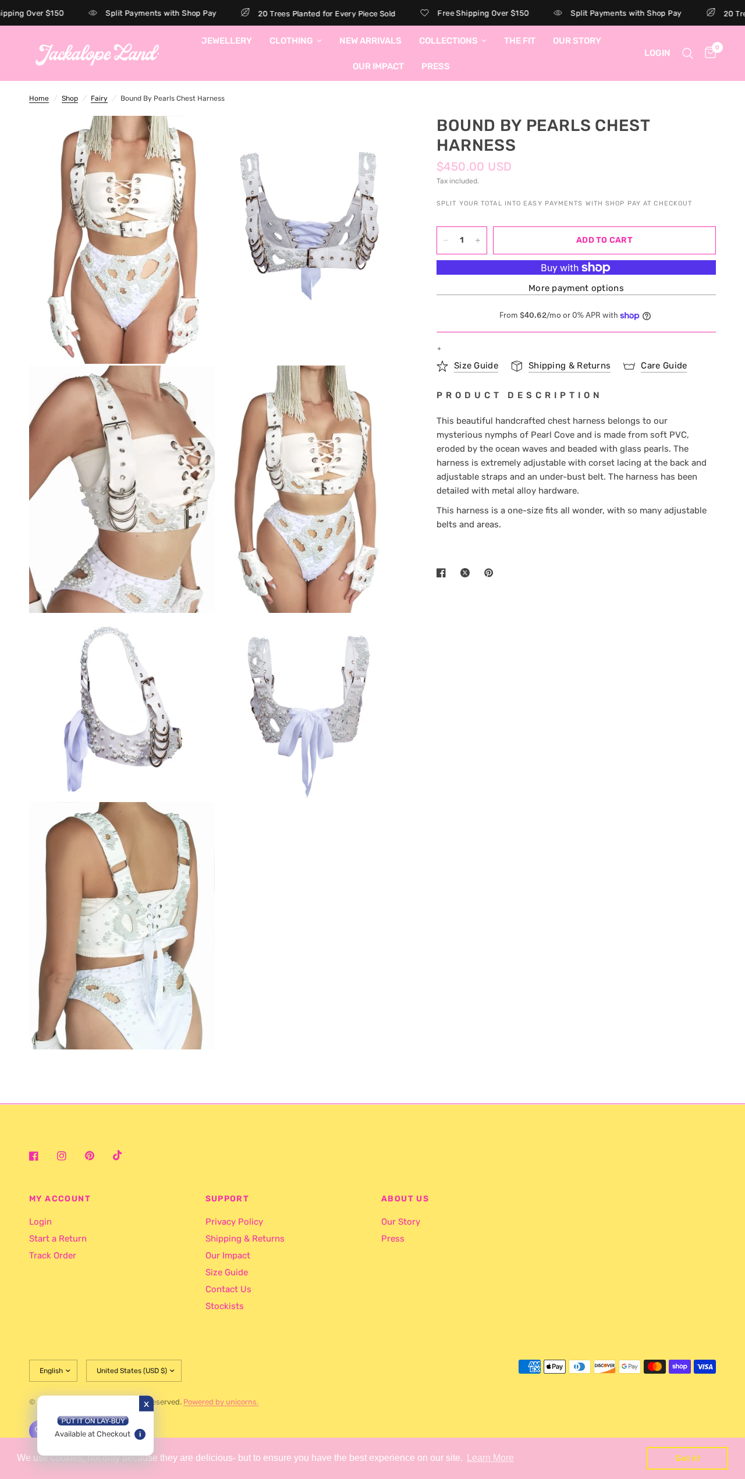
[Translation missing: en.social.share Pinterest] (491, 573)
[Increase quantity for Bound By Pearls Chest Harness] (478, 240)
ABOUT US (405, 1199)
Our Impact (378, 66)
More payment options (576, 289)
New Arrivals (370, 41)
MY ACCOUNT (60, 1199)
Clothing (291, 41)
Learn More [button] (490, 1458)
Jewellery (226, 41)
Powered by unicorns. (220, 1402)
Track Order (52, 1255)
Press (435, 66)
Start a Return (58, 1238)
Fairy (99, 98)
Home (39, 98)
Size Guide (226, 1272)
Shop (70, 98)
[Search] (687, 53)
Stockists (224, 1306)
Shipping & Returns (245, 1238)
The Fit (519, 41)
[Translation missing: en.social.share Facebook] (443, 573)
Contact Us (228, 1289)
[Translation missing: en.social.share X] (467, 573)
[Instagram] (70, 1156)
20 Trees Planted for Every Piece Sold (302, 13)
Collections (448, 41)
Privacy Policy (234, 1221)
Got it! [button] (687, 1458)
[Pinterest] (98, 1156)
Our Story (577, 41)
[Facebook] (42, 1156)
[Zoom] (190, 140)
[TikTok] (126, 1155)
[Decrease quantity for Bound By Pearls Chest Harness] (446, 240)
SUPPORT (227, 1199)
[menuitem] (227, 41)
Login (40, 1221)
